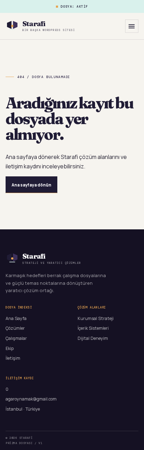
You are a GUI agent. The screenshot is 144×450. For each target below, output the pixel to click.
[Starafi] (12, 26)
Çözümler (15, 328)
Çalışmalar (16, 338)
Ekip (10, 348)
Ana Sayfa (16, 318)
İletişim (13, 358)
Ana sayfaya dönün (31, 185)
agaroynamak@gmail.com (31, 399)
